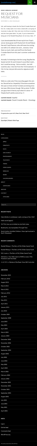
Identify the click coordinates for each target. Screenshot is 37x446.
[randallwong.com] (8, 2)
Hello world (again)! (7, 220)
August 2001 (5, 396)
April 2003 (4, 329)
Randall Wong (5, 246)
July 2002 (4, 357)
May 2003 (4, 325)
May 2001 (4, 407)
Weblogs (8, 10)
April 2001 (4, 411)
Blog (2, 134)
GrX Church (7, 152)
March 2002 (4, 371)
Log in (3, 424)
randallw (16, 21)
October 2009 (5, 314)
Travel (5, 163)
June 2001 (4, 404)
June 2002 (4, 361)
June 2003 (4, 321)
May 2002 (4, 364)
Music (3, 10)
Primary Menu (34, 2)
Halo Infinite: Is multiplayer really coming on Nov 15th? (18, 217)
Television (6, 160)
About (3, 182)
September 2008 (6, 318)
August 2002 (5, 354)
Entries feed (4, 427)
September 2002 (6, 350)
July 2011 (4, 296)
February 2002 (5, 375)
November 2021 (6, 275)
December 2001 (6, 382)
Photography (7, 156)
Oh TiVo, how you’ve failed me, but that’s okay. (15, 224)
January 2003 (5, 336)
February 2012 (5, 293)
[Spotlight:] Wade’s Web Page (10, 119)
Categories (4, 138)
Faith (4, 149)
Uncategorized (8, 178)
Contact (4, 193)
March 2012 (4, 289)
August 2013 (5, 282)
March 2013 (4, 286)
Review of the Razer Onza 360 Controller (21, 262)
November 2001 (6, 386)
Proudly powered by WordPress (9, 443)
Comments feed (6, 431)
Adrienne (4, 257)
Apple (4, 141)
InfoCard (6, 196)
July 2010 (4, 311)
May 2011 (4, 300)
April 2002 (4, 368)
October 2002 (5, 346)
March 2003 (4, 332)
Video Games (7, 167)
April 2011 (4, 304)
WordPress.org (5, 434)
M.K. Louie (4, 253)
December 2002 (6, 339)
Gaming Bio (6, 185)
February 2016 (5, 279)
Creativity (6, 145)
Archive (3, 189)
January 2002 (5, 379)
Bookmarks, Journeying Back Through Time (14, 228)
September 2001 (6, 393)
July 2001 (4, 400)
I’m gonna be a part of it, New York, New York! (15, 112)
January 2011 (5, 307)
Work (5, 174)
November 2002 (6, 343)
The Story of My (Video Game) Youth (23, 246)
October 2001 (5, 389)
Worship (15, 10)
